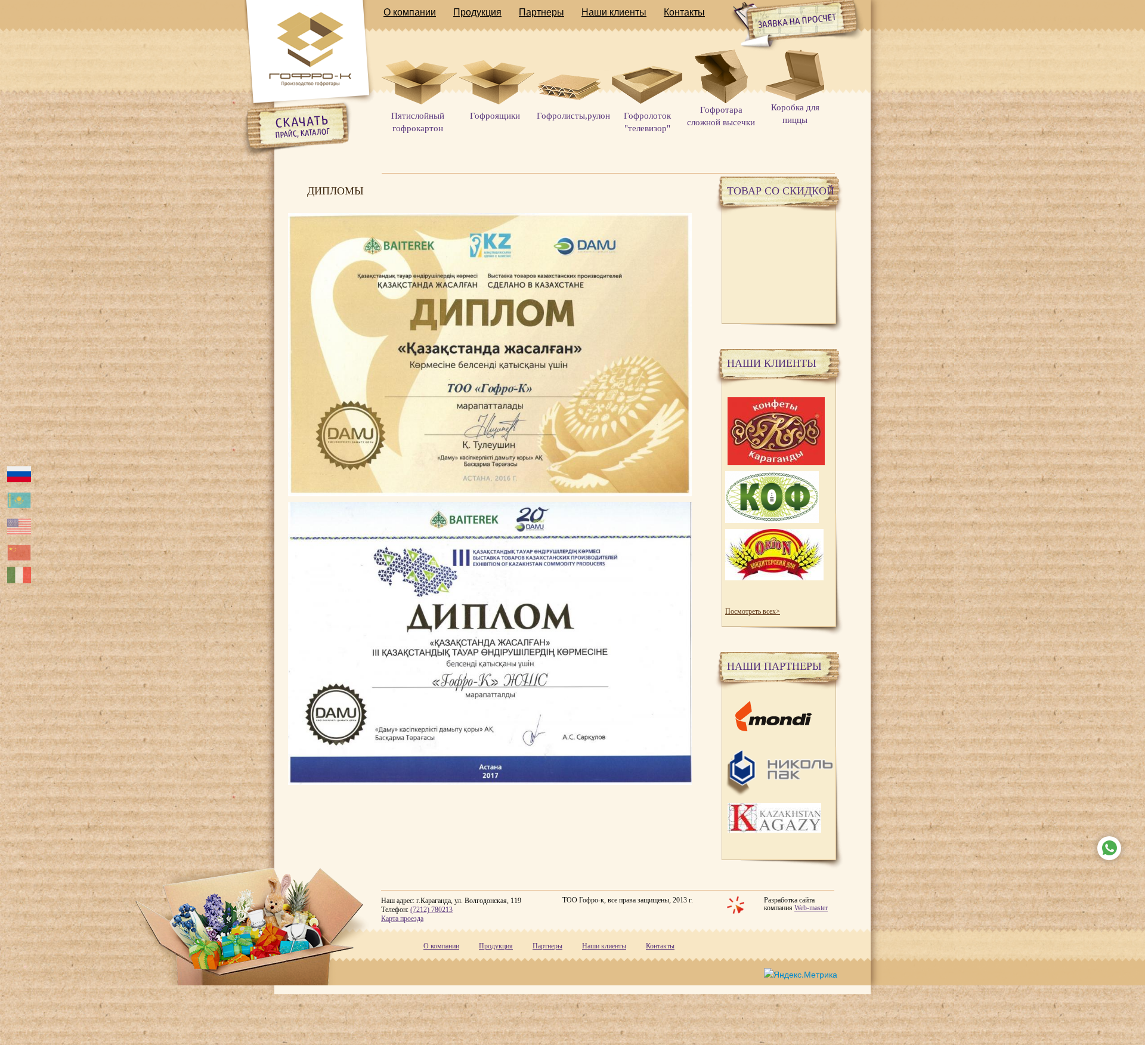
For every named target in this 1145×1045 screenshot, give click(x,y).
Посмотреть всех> (752, 611)
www (1106, 842)
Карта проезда (402, 918)
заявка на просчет (782, 21)
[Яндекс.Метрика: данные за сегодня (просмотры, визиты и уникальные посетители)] (800, 974)
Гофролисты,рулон (573, 115)
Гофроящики (495, 115)
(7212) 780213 (431, 909)
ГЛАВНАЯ (310, 50)
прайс (314, 122)
